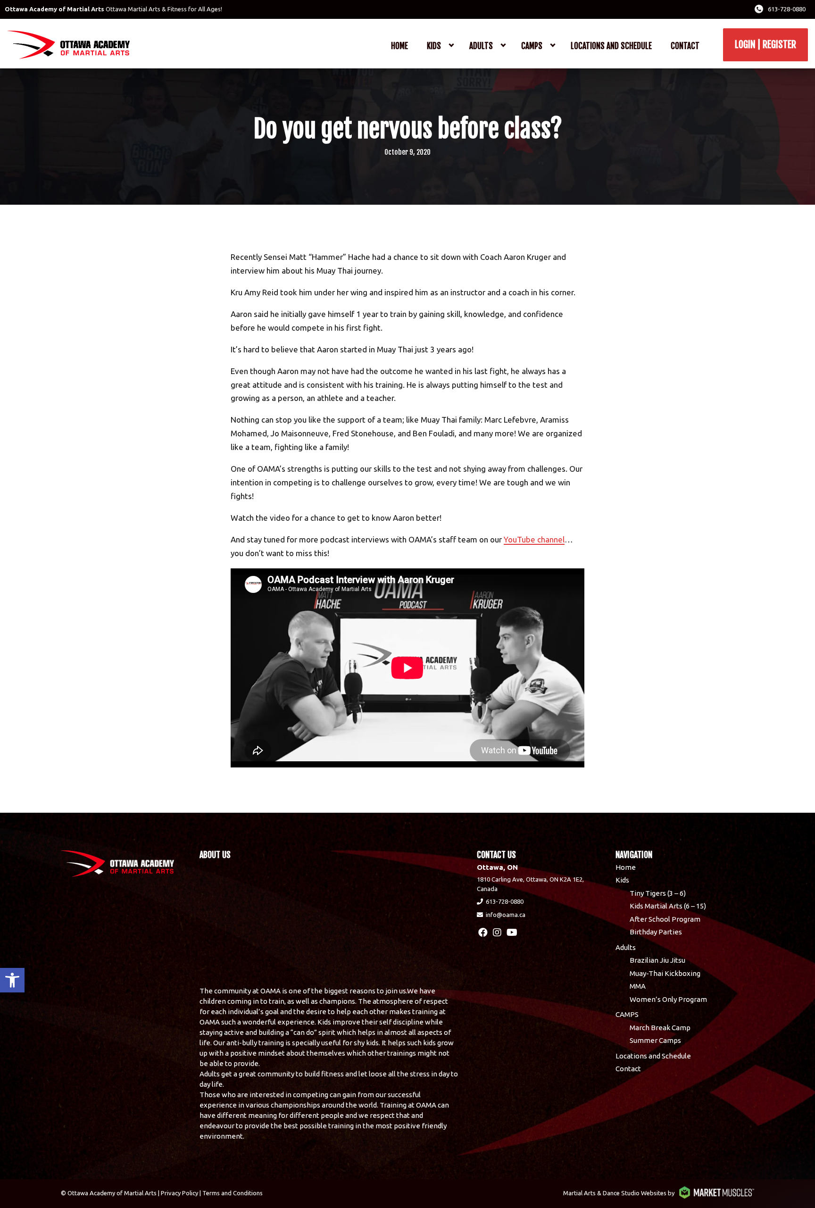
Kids (434, 46)
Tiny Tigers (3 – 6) (658, 893)
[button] (12, 980)
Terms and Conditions (232, 1193)
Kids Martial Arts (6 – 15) (668, 906)
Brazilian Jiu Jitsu (657, 960)
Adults (481, 46)
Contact (685, 46)
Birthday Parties (656, 932)
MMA (638, 986)
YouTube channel (534, 539)
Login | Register (765, 44)
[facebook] (483, 932)
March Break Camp (660, 1028)
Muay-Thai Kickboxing (665, 973)
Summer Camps (655, 1040)
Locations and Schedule (611, 46)
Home (399, 46)
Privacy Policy (179, 1193)
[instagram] (497, 932)
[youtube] (512, 932)
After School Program (665, 919)
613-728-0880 (787, 9)
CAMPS (531, 46)
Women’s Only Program (668, 999)
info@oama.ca (505, 914)
